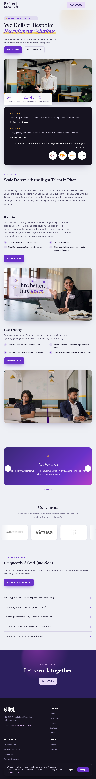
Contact (53, 728)
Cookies (53, 749)
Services (54, 723)
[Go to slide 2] (47, 489)
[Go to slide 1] (44, 489)
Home (52, 733)
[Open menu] (89, 5)
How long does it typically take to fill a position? (28, 617)
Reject (71, 770)
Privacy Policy (13, 772)
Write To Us (76, 5)
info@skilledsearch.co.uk (20, 725)
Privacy (53, 745)
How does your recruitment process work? (25, 607)
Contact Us (14, 258)
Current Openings (12, 759)
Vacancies (54, 718)
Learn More (34, 50)
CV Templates (10, 745)
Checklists (8, 754)
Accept (83, 770)
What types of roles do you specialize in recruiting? (29, 598)
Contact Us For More (18, 582)
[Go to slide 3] (50, 489)
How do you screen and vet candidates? (23, 636)
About (52, 714)
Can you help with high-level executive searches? (28, 626)
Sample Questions (12, 749)
